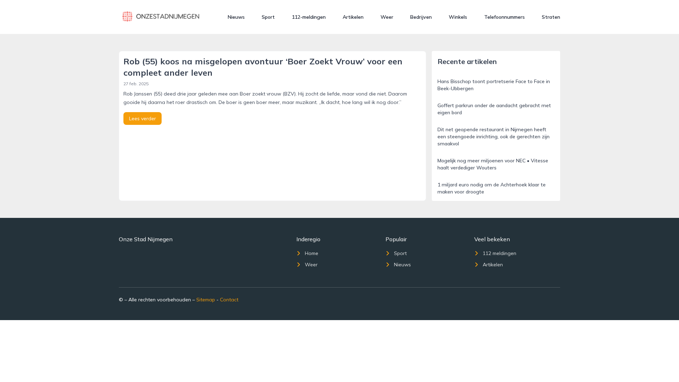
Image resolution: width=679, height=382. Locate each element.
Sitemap (205, 299)
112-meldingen (309, 17)
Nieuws (236, 17)
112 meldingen (499, 253)
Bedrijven (421, 17)
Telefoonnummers (504, 17)
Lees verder (142, 118)
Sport (268, 17)
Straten (551, 17)
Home (311, 253)
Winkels (458, 17)
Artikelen (353, 17)
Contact (229, 299)
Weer (387, 17)
